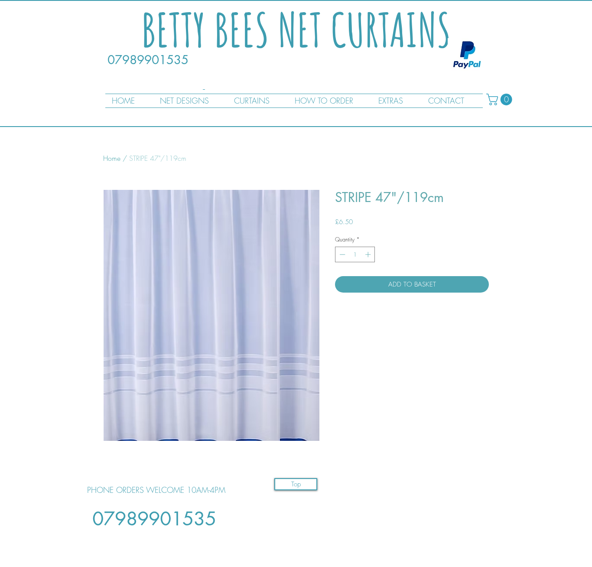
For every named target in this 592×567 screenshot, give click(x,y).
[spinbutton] (355, 254)
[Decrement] (341, 254)
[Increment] (369, 254)
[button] (500, 99)
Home (111, 158)
